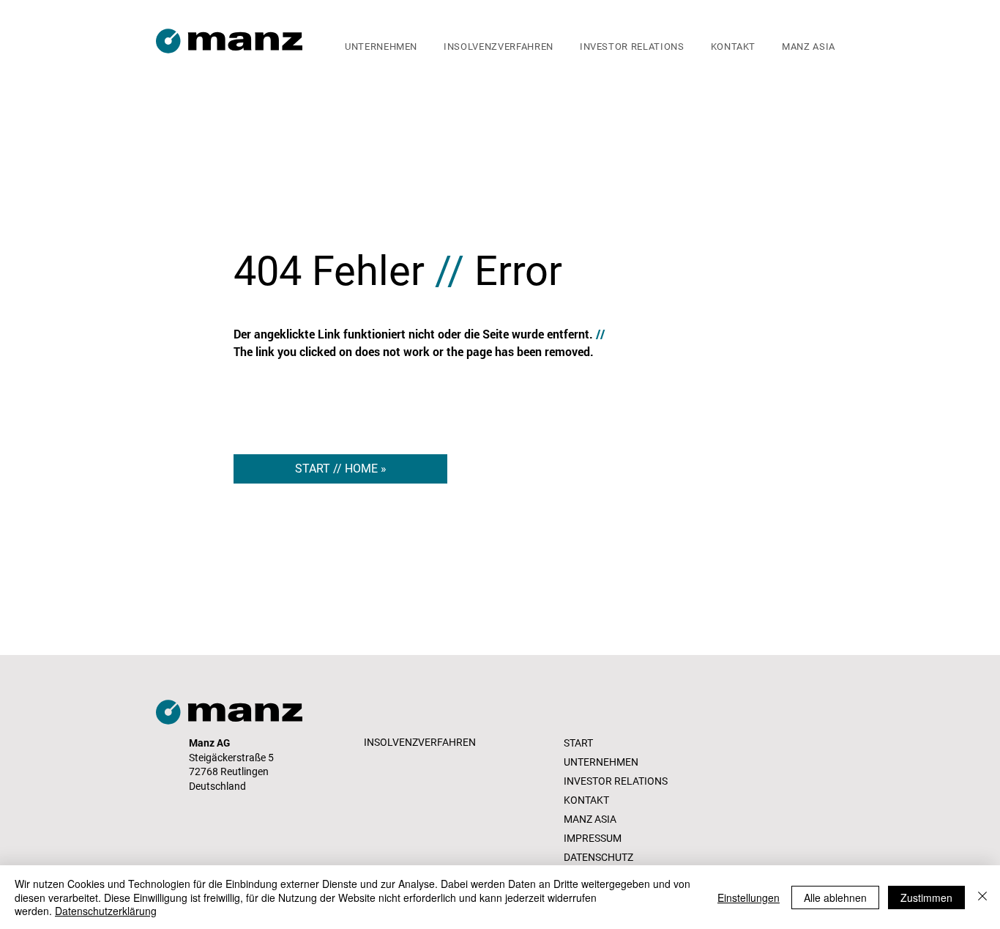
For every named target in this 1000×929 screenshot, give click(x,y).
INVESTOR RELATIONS (616, 781)
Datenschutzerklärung (106, 910)
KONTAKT (586, 800)
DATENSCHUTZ (598, 857)
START (578, 743)
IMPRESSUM (593, 838)
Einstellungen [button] (748, 897)
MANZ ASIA (590, 819)
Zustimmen (926, 897)
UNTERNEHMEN (601, 762)
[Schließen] (982, 897)
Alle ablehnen (835, 897)
